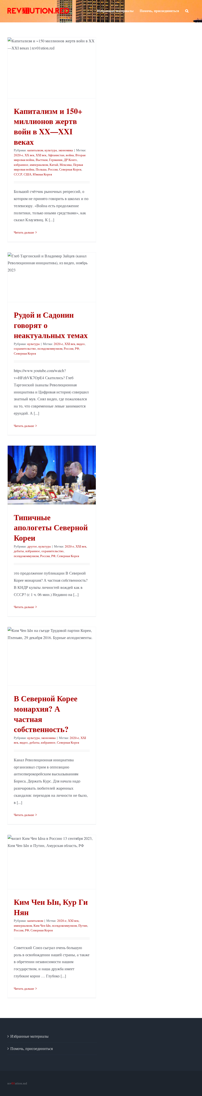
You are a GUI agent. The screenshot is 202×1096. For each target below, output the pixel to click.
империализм (39, 164)
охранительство (25, 348)
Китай (54, 164)
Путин (82, 925)
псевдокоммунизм (49, 348)
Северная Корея (70, 169)
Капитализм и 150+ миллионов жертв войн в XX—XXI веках (48, 126)
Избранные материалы (29, 1036)
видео (81, 344)
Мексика (66, 164)
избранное (21, 164)
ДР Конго (70, 159)
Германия (55, 159)
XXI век (41, 155)
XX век (29, 155)
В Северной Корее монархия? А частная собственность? (45, 713)
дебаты (19, 551)
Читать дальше (24, 232)
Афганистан (56, 155)
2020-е (18, 155)
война (70, 155)
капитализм (35, 150)
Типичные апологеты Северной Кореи (51, 527)
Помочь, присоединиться (31, 1048)
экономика (65, 150)
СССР (18, 174)
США (27, 174)
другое (32, 546)
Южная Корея (42, 174)
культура (51, 150)
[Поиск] (186, 10)
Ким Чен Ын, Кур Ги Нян (51, 907)
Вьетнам (42, 159)
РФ (77, 348)
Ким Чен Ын (42, 925)
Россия (53, 169)
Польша (41, 169)
